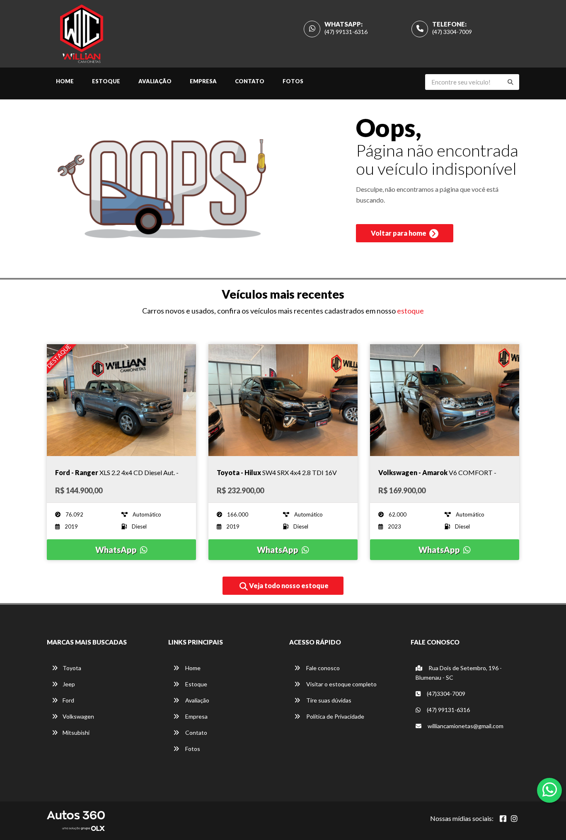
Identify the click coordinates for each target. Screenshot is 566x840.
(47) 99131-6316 (346, 31)
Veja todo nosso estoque (288, 585)
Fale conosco (322, 667)
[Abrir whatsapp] (549, 789)
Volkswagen (78, 716)
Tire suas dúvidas (328, 700)
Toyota (72, 667)
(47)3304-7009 (445, 693)
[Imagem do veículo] (121, 400)
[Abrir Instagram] (514, 818)
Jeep (69, 684)
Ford (68, 700)
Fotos (293, 81)
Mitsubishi (76, 732)
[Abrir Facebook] (503, 818)
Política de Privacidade (334, 716)
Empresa (203, 81)
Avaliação (155, 81)
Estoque (106, 81)
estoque (410, 310)
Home (65, 81)
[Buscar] (510, 82)
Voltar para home (399, 233)
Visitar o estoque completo (341, 684)
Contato (249, 81)
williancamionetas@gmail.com (465, 725)
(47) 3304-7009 (452, 31)
